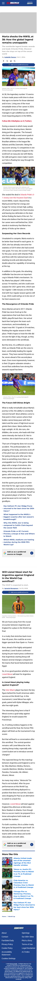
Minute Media (13, 963)
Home (4, 916)
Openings (25, 933)
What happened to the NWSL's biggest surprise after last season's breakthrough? (18, 516)
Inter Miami (10, 690)
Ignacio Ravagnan (11, 588)
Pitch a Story (27, 940)
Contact (5, 937)
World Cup (11, 916)
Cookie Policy (7, 948)
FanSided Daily (8, 940)
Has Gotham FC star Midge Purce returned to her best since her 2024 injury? (18, 508)
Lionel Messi (7, 674)
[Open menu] (3, 3)
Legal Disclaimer (28, 948)
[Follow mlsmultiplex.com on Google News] (31, 553)
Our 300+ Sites (28, 937)
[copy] (14, 61)
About (4, 933)
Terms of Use (27, 944)
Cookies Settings (8, 958)
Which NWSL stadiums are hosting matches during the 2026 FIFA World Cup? (18, 542)
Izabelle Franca (10, 57)
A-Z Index (26, 952)
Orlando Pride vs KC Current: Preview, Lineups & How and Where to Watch (19, 533)
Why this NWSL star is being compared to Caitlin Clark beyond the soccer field (18, 525)
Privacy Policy (7, 944)
